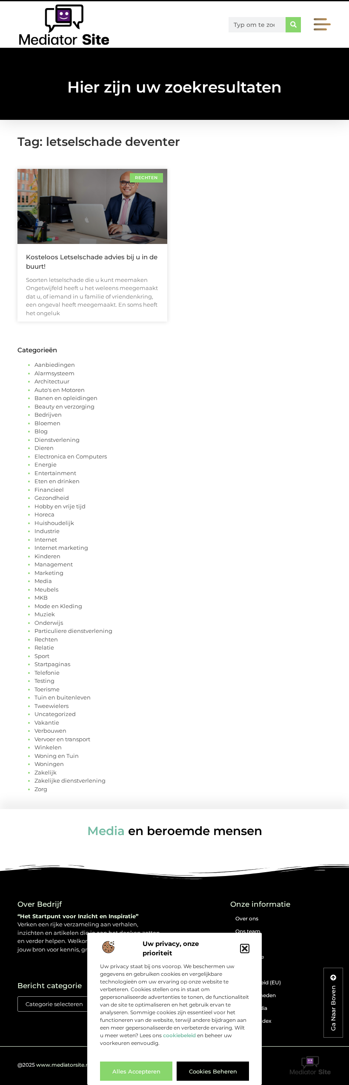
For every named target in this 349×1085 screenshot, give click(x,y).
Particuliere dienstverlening (73, 630)
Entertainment (55, 473)
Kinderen (47, 556)
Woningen (49, 763)
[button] (244, 948)
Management (53, 564)
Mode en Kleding (58, 606)
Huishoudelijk (54, 522)
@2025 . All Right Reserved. (79, 1065)
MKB (41, 597)
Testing (44, 680)
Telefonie (47, 672)
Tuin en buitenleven (62, 697)
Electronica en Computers (70, 456)
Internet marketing (61, 547)
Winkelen (48, 747)
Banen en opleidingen (65, 398)
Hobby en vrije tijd (60, 506)
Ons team (247, 931)
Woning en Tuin (56, 755)
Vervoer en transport (62, 739)
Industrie (47, 531)
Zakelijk (45, 772)
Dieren (44, 447)
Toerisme (47, 689)
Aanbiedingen (54, 364)
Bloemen (47, 423)
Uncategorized (55, 714)
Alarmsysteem (54, 373)
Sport (41, 656)
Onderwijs (48, 622)
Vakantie (46, 722)
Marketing (48, 572)
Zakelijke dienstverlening (70, 780)
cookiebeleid (179, 1035)
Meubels (46, 589)
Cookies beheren (213, 1071)
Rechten (46, 639)
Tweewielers (51, 705)
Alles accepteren (136, 1071)
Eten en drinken (57, 481)
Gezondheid (51, 497)
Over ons (246, 918)
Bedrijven (48, 414)
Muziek (44, 614)
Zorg (40, 789)
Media (43, 580)
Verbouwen (50, 730)
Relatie (44, 647)
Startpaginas (52, 664)
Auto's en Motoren (59, 389)
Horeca (44, 514)
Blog (41, 431)
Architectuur (51, 381)
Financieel (49, 489)
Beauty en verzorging (64, 406)
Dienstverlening (57, 439)
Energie (45, 464)
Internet (45, 539)
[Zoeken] (293, 24)
